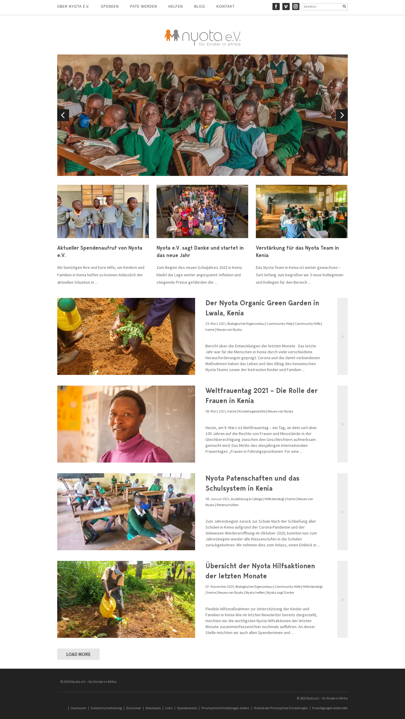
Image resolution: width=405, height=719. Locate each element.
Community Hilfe (308, 323)
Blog (199, 6)
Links (169, 708)
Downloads (153, 708)
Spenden (110, 6)
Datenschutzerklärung (106, 708)
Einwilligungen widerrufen (330, 708)
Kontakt (225, 6)
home (209, 329)
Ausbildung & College (246, 499)
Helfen (175, 6)
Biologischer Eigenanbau (246, 323)
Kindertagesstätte (252, 411)
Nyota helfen (255, 592)
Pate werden (143, 6)
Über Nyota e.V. (73, 6)
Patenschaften (228, 505)
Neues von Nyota (229, 329)
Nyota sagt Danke (280, 592)
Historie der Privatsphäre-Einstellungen (281, 708)
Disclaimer (133, 708)
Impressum (78, 708)
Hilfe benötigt (274, 499)
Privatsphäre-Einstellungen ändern (225, 708)
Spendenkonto (187, 708)
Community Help (280, 323)
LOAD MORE (78, 654)
